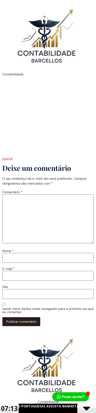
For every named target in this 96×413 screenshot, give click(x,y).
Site (5, 286)
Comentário (12, 192)
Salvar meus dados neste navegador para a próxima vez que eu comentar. (48, 310)
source (7, 158)
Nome (8, 250)
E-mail (8, 268)
